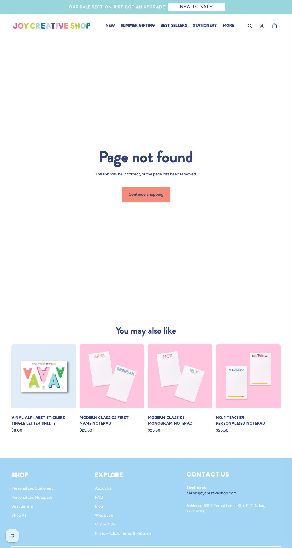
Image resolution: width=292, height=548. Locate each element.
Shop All (18, 515)
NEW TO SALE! (197, 6)
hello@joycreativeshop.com (211, 493)
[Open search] (250, 26)
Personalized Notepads (32, 497)
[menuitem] (228, 26)
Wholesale (104, 515)
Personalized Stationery (32, 488)
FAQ (99, 497)
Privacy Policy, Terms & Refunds (123, 533)
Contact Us (105, 524)
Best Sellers (22, 506)
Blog (99, 506)
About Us (103, 488)
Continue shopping (146, 194)
